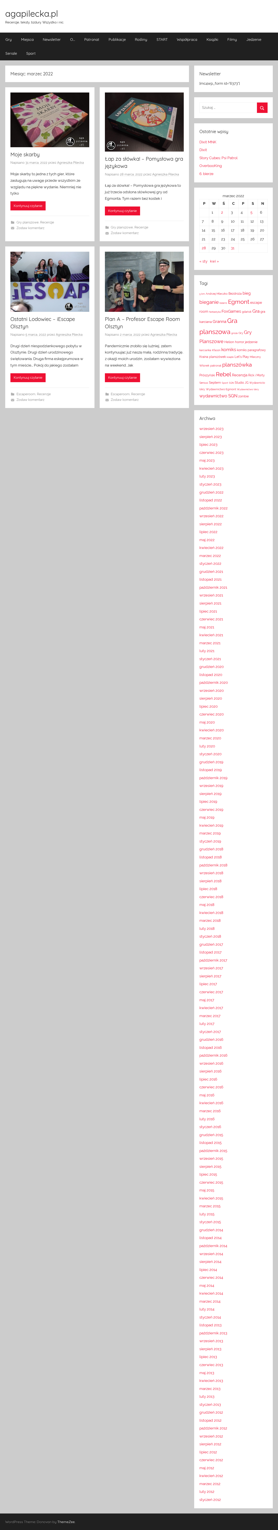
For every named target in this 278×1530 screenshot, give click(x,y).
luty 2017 (206, 1023)
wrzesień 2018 (211, 873)
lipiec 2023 (208, 444)
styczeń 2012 (210, 1499)
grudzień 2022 (211, 492)
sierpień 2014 (210, 1261)
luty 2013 (206, 1396)
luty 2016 (207, 1119)
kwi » (214, 261)
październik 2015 (213, 1150)
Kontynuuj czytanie (28, 206)
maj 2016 (206, 1095)
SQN (231, 382)
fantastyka (215, 312)
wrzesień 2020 (211, 690)
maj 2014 (206, 1285)
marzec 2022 (210, 556)
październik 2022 (213, 508)
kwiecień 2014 (211, 1293)
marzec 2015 (209, 1206)
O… (72, 39)
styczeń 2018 (210, 936)
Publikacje (117, 39)
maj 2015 (206, 1190)
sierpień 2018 (210, 881)
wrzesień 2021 (211, 595)
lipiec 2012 (208, 1452)
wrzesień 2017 (211, 968)
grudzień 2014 (211, 1230)
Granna (219, 321)
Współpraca (187, 39)
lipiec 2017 (208, 984)
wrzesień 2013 (211, 1341)
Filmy (232, 39)
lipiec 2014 (208, 1269)
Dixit (203, 150)
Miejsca (27, 39)
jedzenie (251, 342)
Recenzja (239, 375)
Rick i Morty (256, 375)
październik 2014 (213, 1246)
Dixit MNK (207, 142)
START (162, 39)
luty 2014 (206, 1309)
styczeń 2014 (210, 1317)
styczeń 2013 (210, 1404)
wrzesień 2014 (211, 1254)
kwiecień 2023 (211, 468)
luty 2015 (206, 1214)
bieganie (209, 302)
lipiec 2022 (208, 532)
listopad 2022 (210, 500)
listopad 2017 (210, 952)
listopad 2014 (210, 1238)
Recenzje (47, 222)
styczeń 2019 (210, 841)
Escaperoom (26, 394)
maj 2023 (207, 460)
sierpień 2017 (210, 976)
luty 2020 (207, 746)
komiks (228, 349)
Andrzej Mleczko (217, 293)
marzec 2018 (210, 920)
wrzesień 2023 (211, 428)
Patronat (91, 39)
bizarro (223, 303)
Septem (215, 382)
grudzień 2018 (211, 849)
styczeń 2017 (210, 1031)
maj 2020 (207, 722)
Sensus (203, 382)
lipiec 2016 (208, 1079)
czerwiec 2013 (211, 1365)
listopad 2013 (210, 1325)
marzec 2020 (210, 738)
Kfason (216, 350)
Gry (8, 39)
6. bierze (206, 174)
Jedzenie (253, 39)
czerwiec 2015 (211, 1182)
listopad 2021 (210, 579)
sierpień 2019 (210, 793)
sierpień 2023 (210, 437)
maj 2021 (206, 627)
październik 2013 (213, 1333)
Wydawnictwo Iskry (248, 389)
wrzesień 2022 (211, 516)
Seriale (11, 53)
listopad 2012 (210, 1420)
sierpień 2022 (210, 524)
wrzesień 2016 (211, 1063)
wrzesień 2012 (211, 1436)
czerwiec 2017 (211, 992)
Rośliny (141, 39)
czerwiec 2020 (211, 714)
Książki (212, 39)
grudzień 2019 (211, 762)
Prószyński (207, 375)
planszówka (237, 365)
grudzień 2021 (211, 571)
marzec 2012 (209, 1484)
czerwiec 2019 (211, 809)
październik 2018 (213, 865)
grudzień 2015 (211, 1135)
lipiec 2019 (208, 801)
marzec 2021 (209, 643)
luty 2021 (206, 651)
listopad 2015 (210, 1142)
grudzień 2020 (211, 666)
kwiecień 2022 (211, 547)
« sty (203, 261)
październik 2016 (213, 1055)
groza (234, 333)
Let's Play (242, 357)
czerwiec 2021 (211, 619)
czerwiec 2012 (211, 1460)
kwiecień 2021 (211, 635)
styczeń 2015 (210, 1222)
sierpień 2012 (210, 1444)
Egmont (238, 301)
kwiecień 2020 (211, 730)
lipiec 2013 (208, 1357)
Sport (31, 53)
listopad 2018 (210, 857)
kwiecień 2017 (211, 1008)
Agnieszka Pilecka (70, 163)
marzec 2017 (209, 1016)
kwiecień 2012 (211, 1476)
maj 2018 (206, 904)
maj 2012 (206, 1468)
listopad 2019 (210, 770)
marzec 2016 (210, 1111)
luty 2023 (207, 476)
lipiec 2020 (208, 706)
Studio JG (241, 382)
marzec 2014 (209, 1301)
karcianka (205, 350)
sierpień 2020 (210, 698)
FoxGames (231, 311)
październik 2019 (213, 778)
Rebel (223, 374)
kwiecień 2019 (211, 825)
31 (232, 248)
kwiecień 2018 (211, 912)
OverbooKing (210, 166)
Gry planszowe (28, 222)
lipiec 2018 (208, 889)
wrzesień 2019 (211, 785)
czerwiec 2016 (211, 1087)
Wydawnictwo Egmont (221, 389)
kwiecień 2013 (211, 1380)
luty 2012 (206, 1491)
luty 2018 (207, 928)
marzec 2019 (210, 833)
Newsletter (52, 39)
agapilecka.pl (31, 13)
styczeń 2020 (210, 754)
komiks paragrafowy (251, 350)
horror (239, 342)
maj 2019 (206, 817)
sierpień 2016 (210, 1071)
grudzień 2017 (211, 944)
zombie (243, 396)
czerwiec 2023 (211, 452)
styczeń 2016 (210, 1127)
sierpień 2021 (210, 603)
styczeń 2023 (210, 484)
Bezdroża (235, 293)
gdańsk (247, 311)
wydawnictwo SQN (218, 395)
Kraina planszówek (212, 357)
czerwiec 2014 (211, 1277)
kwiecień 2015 (211, 1198)
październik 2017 (213, 960)
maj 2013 (206, 1373)
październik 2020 (213, 682)
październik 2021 (213, 587)
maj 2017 (206, 1000)
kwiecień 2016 (211, 1103)
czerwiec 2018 (211, 897)
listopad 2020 (210, 674)
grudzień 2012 (211, 1412)
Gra (256, 311)
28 (204, 248)
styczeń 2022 (210, 563)
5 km (202, 293)
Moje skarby (25, 154)
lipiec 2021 (208, 611)
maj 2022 (207, 540)
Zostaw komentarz (30, 228)
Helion (229, 342)
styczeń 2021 (210, 659)
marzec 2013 (209, 1388)
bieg (247, 293)
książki (230, 357)
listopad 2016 (210, 1047)
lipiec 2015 (208, 1174)
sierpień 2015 (210, 1166)
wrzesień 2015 (211, 1158)
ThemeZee (66, 1522)
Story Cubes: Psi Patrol (218, 158)
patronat (215, 365)
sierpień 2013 (210, 1349)
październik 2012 (213, 1428)
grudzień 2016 (211, 1039)
